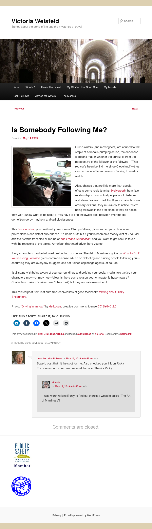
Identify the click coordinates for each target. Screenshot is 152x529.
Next (136, 108)
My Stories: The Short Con (82, 87)
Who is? (30, 87)
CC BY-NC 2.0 (107, 306)
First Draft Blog (46, 334)
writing (60, 334)
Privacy (56, 515)
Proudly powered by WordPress (82, 515)
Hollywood (117, 190)
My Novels (110, 87)
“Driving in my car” (33, 306)
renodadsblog (26, 229)
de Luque (55, 306)
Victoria (99, 334)
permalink (126, 334)
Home (16, 87)
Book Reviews (21, 96)
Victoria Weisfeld (35, 20)
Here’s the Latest (51, 87)
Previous (18, 108)
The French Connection (75, 239)
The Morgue (69, 96)
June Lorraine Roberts (49, 358)
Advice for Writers (45, 96)
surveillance (84, 334)
